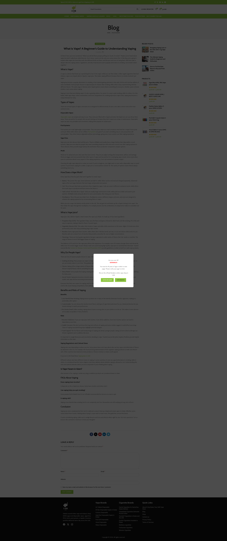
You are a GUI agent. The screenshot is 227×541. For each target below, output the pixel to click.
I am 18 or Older (107, 280)
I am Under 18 (120, 280)
